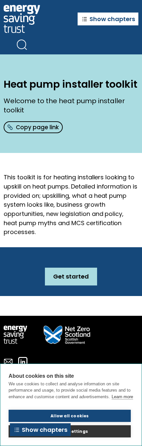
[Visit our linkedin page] (22, 361)
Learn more (122, 396)
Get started (71, 276)
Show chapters (112, 19)
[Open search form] (22, 44)
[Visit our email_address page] (8, 361)
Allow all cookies (70, 416)
